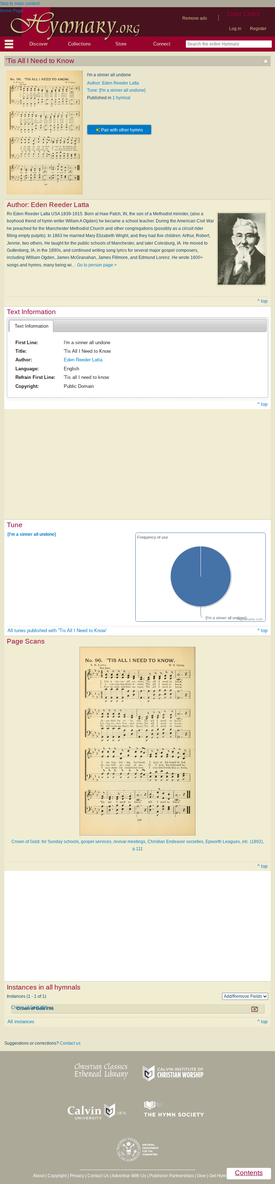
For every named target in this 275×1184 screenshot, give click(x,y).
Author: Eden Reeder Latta (113, 83)
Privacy (77, 1175)
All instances (21, 1021)
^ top (262, 301)
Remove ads (194, 18)
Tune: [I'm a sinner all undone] (116, 90)
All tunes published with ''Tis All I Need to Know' (57, 630)
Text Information (31, 326)
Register (258, 28)
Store (120, 44)
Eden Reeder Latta (83, 359)
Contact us (70, 1043)
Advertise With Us (129, 1175)
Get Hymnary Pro (225, 1175)
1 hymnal (121, 97)
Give (201, 1175)
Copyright (57, 1175)
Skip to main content (19, 3)
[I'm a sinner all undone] (32, 533)
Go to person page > (97, 265)
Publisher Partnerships (171, 1175)
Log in (235, 28)
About (38, 1175)
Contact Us (98, 1175)
